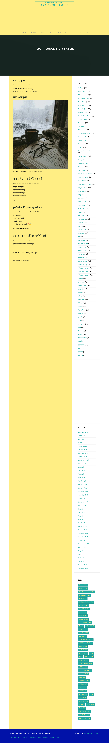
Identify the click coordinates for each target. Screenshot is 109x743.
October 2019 (82, 498)
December (21, 171)
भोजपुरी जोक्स (82, 338)
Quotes (80, 226)
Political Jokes (82, 223)
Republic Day (82, 230)
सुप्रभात (80, 352)
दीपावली (80, 313)
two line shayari (84, 712)
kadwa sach (89, 657)
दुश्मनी (80, 317)
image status (83, 650)
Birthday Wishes (83, 98)
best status (83, 599)
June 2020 (81, 470)
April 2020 (81, 477)
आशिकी (80, 289)
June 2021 (81, 439)
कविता (80, 296)
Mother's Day (82, 209)
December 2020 (83, 453)
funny (80, 147)
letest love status (85, 670)
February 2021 (82, 446)
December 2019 (83, 491)
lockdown (82, 677)
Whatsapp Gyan (83, 272)
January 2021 (82, 450)
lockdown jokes (84, 681)
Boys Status (15, 171)
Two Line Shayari (83, 258)
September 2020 (83, 460)
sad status (82, 698)
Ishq (79, 195)
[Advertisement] (54, 18)
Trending (81, 254)
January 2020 (82, 488)
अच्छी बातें (81, 282)
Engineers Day (82, 137)
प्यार (79, 320)
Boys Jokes (82, 102)
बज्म (79, 327)
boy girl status (84, 609)
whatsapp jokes (84, 715)
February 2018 (82, 561)
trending (82, 708)
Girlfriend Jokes (83, 163)
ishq (91, 653)
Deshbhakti (81, 126)
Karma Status (82, 202)
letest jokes (83, 667)
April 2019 (81, 519)
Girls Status (27, 200)
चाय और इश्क (19, 81)
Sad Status (81, 240)
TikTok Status (82, 251)
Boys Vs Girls (16, 228)
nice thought (83, 694)
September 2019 (83, 502)
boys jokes (82, 612)
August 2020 (82, 463)
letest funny (83, 660)
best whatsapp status (86, 602)
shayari (81, 705)
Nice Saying (82, 219)
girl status (82, 636)
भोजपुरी (80, 334)
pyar (91, 694)
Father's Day (82, 140)
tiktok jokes (91, 705)
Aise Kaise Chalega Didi (86, 592)
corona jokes (83, 619)
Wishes (80, 279)
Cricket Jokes (82, 119)
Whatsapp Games (83, 268)
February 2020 (82, 484)
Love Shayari (34, 171)
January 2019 (82, 530)
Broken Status (83, 112)
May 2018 (81, 554)
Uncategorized (82, 261)
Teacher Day (82, 247)
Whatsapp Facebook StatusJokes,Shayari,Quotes (54, 3)
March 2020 (82, 481)
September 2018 (83, 544)
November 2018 (83, 537)
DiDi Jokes (81, 130)
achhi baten (83, 588)
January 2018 (82, 565)
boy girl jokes (83, 606)
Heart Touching (83, 177)
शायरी (80, 341)
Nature (80, 212)
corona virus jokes (85, 623)
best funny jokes (85, 595)
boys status (83, 616)
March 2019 (81, 523)
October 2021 (82, 436)
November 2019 (83, 495)
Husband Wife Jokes (85, 184)
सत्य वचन (81, 345)
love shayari (83, 684)
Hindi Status (82, 181)
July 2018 (81, 551)
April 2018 (81, 558)
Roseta (86, 733)
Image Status (27, 171)
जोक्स (80, 306)
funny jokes (83, 630)
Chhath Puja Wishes (84, 116)
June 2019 (81, 512)
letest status (83, 674)
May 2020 (81, 474)
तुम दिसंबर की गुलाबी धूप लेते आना (28, 207)
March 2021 (81, 443)
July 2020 (81, 467)
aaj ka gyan (83, 585)
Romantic (40, 171)
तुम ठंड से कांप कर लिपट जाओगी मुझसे (29, 236)
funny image (90, 626)
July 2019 (81, 509)
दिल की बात (81, 310)
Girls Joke (81, 167)
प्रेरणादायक (81, 324)
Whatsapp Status (83, 275)
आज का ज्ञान (82, 286)
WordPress (94, 733)
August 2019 (82, 505)
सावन (79, 348)
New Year (81, 216)
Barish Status (82, 91)
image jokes (83, 647)
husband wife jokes (85, 643)
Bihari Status (82, 95)
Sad (79, 237)
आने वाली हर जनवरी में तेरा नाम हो (27, 179)
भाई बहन (81, 331)
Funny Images (82, 156)
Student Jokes (83, 244)
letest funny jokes (85, 664)
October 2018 (82, 540)
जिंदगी (80, 303)
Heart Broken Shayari (85, 174)
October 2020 (82, 457)
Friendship (81, 144)
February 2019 (82, 526)
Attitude (80, 88)
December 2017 (83, 568)
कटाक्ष (80, 293)
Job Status (81, 198)
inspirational (82, 191)
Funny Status (83, 633)
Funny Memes (82, 160)
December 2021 (83, 432)
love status (83, 688)
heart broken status (86, 640)
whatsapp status (84, 718)
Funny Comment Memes (86, 151)
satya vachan (83, 701)
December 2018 (83, 533)
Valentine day (82, 265)
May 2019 (81, 516)
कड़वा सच (81, 299)
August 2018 (82, 547)
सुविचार (80, 355)
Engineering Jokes (84, 133)
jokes (81, 657)
